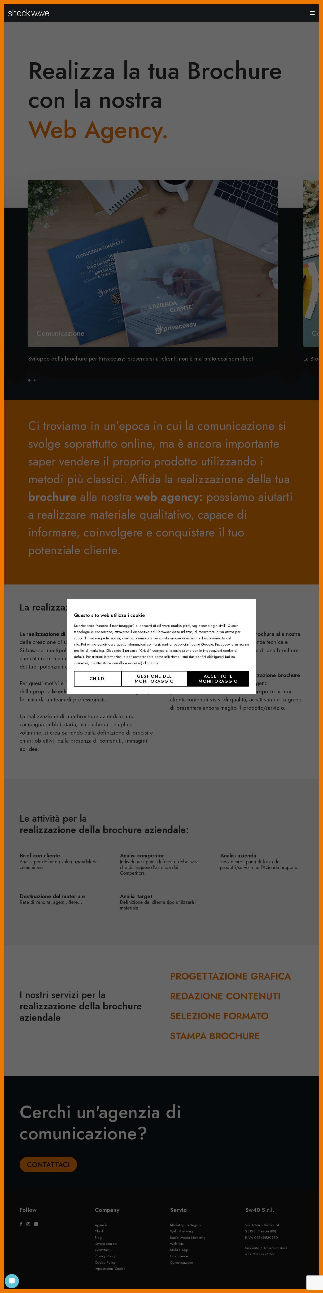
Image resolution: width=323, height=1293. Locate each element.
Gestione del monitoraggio (154, 678)
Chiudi (98, 679)
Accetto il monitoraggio (218, 678)
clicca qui (150, 663)
